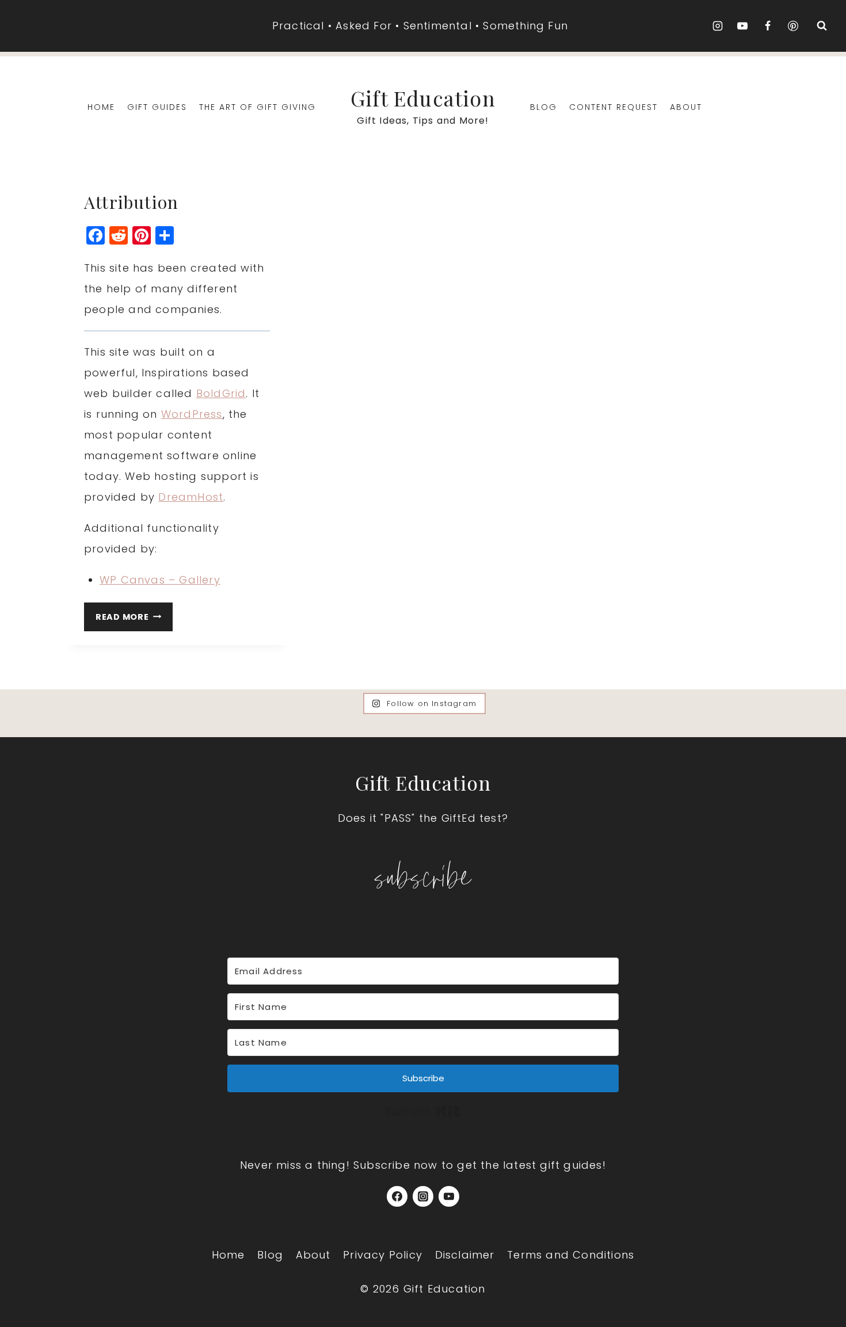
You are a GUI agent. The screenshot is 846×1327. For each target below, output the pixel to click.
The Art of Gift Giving (257, 107)
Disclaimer (465, 1255)
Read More (134, 615)
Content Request (613, 107)
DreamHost (190, 497)
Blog (543, 107)
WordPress (192, 414)
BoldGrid (221, 393)
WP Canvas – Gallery (160, 580)
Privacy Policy (382, 1255)
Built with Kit (423, 1111)
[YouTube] (449, 1196)
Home (101, 107)
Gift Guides (157, 107)
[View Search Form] (821, 26)
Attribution (131, 201)
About (686, 107)
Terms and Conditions (570, 1255)
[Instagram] (423, 1196)
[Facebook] (397, 1196)
